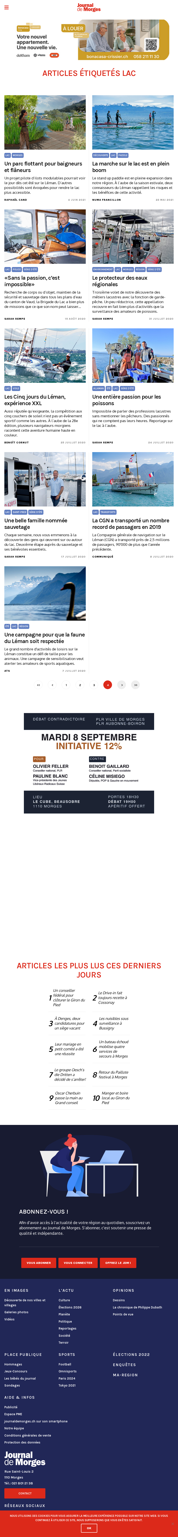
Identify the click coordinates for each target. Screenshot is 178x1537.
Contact (24, 1493)
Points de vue (123, 1314)
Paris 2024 (67, 1378)
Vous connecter (78, 1263)
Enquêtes (124, 1364)
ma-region (125, 1375)
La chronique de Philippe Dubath (137, 1307)
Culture (64, 1300)
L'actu (66, 1290)
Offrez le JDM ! (118, 1263)
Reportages (67, 1328)
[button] (6, 8)
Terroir (64, 1343)
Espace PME (13, 1414)
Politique (65, 1321)
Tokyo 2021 (67, 1385)
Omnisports (68, 1371)
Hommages (13, 1364)
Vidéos (9, 1319)
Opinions (123, 1290)
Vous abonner (39, 1263)
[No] (172, 1524)
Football (65, 1364)
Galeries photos (16, 1312)
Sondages (12, 1385)
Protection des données (22, 1442)
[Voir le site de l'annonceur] (89, 40)
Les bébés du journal (20, 1378)
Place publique (23, 1354)
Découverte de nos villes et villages (24, 1302)
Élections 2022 (131, 1354)
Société (64, 1336)
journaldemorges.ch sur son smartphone (36, 1421)
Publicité (10, 1407)
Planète (64, 1314)
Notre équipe (14, 1428)
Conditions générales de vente (27, 1435)
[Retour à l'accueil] (24, 1460)
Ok (89, 1528)
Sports (67, 1354)
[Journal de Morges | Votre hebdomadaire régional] (89, 7)
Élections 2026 (70, 1307)
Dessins (119, 1300)
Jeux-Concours (15, 1371)
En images (16, 1290)
